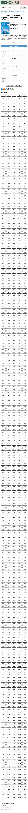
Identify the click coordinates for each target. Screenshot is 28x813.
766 (3, 532)
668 (14, 475)
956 (3, 640)
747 (9, 520)
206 (3, 212)
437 (9, 343)
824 (19, 563)
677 (9, 480)
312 (9, 272)
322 (9, 278)
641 (3, 460)
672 (9, 478)
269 (19, 246)
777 (9, 538)
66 (3, 132)
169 (19, 189)
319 (19, 275)
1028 (14, 680)
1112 (8, 729)
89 (19, 144)
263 (14, 243)
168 (14, 189)
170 (25, 189)
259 (19, 241)
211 (3, 215)
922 (9, 620)
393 (14, 318)
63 (14, 129)
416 (3, 332)
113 (14, 158)
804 (19, 552)
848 (14, 577)
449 (19, 349)
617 (9, 446)
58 (14, 126)
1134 (19, 740)
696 (3, 492)
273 (14, 249)
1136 (3, 743)
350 (25, 292)
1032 (8, 683)
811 (3, 558)
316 (3, 275)
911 (3, 615)
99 (19, 149)
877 (9, 595)
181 (3, 198)
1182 (8, 769)
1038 (14, 686)
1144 (19, 746)
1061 (3, 700)
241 (3, 232)
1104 (19, 723)
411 (3, 329)
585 (25, 426)
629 (19, 452)
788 (14, 543)
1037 (8, 686)
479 (19, 366)
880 (25, 595)
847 (9, 577)
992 (9, 660)
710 (25, 498)
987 (9, 657)
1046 (3, 692)
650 (25, 463)
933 (14, 626)
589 (19, 429)
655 (25, 466)
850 (25, 577)
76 (3, 138)
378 (14, 309)
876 (3, 595)
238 (14, 229)
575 (25, 420)
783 (14, 540)
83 (14, 141)
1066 (3, 703)
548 (14, 406)
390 (25, 315)
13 (14, 101)
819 (19, 560)
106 (3, 155)
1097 (8, 720)
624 (19, 449)
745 (25, 518)
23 (14, 106)
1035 (24, 683)
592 (9, 432)
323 (14, 278)
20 (24, 104)
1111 (3, 729)
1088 (14, 715)
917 (9, 617)
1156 (3, 755)
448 (14, 349)
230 (25, 223)
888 (14, 600)
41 (3, 118)
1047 (8, 692)
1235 (24, 797)
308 (14, 269)
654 (19, 466)
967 (9, 646)
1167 (8, 760)
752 (9, 523)
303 (14, 266)
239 (19, 229)
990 (25, 657)
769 (19, 532)
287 (9, 258)
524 (19, 392)
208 (14, 212)
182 (9, 198)
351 (3, 295)
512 (9, 386)
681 (3, 483)
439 (19, 343)
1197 (8, 777)
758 (14, 526)
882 (9, 597)
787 (9, 543)
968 (14, 646)
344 (19, 289)
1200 (24, 777)
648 (14, 463)
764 (19, 529)
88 (14, 144)
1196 (3, 777)
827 (9, 566)
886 (3, 600)
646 (3, 463)
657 (9, 469)
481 (3, 369)
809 (19, 555)
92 (8, 146)
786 (3, 543)
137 (9, 172)
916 (3, 617)
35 (24, 112)
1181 (3, 769)
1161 (3, 757)
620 (25, 446)
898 (14, 606)
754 (19, 523)
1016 (3, 675)
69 (19, 132)
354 (19, 295)
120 (25, 161)
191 (3, 203)
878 (14, 595)
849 (19, 577)
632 (9, 455)
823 (14, 563)
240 (25, 229)
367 (9, 303)
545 (25, 403)
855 (25, 580)
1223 (14, 792)
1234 (19, 797)
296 (3, 263)
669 (19, 475)
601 (3, 438)
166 (3, 189)
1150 (24, 749)
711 (3, 500)
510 (25, 383)
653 (14, 466)
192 (9, 203)
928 (14, 623)
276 (3, 252)
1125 (24, 735)
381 (3, 312)
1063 (14, 700)
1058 (14, 697)
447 (9, 349)
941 (3, 632)
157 (9, 183)
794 (19, 546)
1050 (24, 692)
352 (9, 295)
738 (14, 515)
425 (25, 335)
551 (3, 409)
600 (25, 435)
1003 (14, 666)
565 (25, 415)
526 (3, 395)
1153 (14, 752)
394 (19, 318)
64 (19, 129)
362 (9, 301)
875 (25, 592)
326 (3, 281)
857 (9, 583)
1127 (8, 737)
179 (19, 195)
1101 (3, 723)
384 (19, 312)
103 (14, 152)
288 (14, 258)
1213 (14, 786)
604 (19, 438)
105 (25, 152)
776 (3, 538)
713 (14, 500)
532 (9, 398)
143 (14, 175)
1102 (8, 723)
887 (9, 600)
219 (19, 218)
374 (19, 306)
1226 (3, 794)
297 (9, 263)
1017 (8, 675)
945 (25, 632)
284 (19, 255)
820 (25, 560)
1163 (14, 757)
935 (25, 626)
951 (3, 637)
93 (14, 146)
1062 (8, 700)
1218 (14, 789)
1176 (3, 766)
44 (19, 118)
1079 (19, 709)
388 (14, 315)
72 (8, 135)
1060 (24, 697)
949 (19, 635)
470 (25, 361)
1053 (14, 695)
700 (25, 492)
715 (25, 500)
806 (3, 555)
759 (19, 526)
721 (3, 506)
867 (9, 589)
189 (19, 201)
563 (14, 415)
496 (3, 378)
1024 (19, 677)
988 (14, 657)
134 (19, 169)
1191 (3, 774)
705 (25, 495)
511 (3, 386)
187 (9, 201)
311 (3, 272)
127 (9, 166)
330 (25, 281)
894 (19, 603)
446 (3, 349)
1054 (19, 695)
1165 (24, 757)
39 (19, 115)
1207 (8, 783)
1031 (3, 683)
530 (25, 395)
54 (19, 124)
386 (3, 315)
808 (14, 555)
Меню (4, 7)
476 (3, 366)
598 (14, 435)
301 (3, 266)
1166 (3, 760)
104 (19, 152)
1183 (14, 769)
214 (19, 215)
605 (25, 438)
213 (14, 215)
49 (19, 121)
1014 (19, 672)
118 (14, 161)
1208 (14, 783)
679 (19, 480)
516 (3, 389)
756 (3, 526)
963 (14, 643)
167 (9, 189)
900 (25, 606)
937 (9, 629)
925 (25, 620)
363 (14, 301)
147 (9, 178)
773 (14, 535)
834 (19, 569)
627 (9, 452)
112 (9, 158)
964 (19, 643)
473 (14, 363)
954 (19, 637)
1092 (8, 717)
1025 (24, 677)
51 (3, 124)
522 (9, 392)
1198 (14, 777)
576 (3, 423)
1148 (14, 749)
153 (14, 181)
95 (24, 146)
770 (25, 532)
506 (3, 383)
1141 (3, 746)
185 (25, 198)
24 (19, 106)
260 (25, 241)
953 (14, 637)
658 (14, 469)
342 (9, 289)
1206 (3, 783)
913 (14, 615)
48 (14, 121)
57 (8, 126)
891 (3, 603)
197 (9, 206)
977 (9, 652)
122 (9, 164)
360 (25, 298)
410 (25, 326)
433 (14, 341)
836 (3, 572)
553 (14, 409)
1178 (14, 766)
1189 (19, 772)
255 (25, 238)
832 (9, 569)
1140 (24, 743)
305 (25, 266)
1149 (19, 749)
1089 (19, 715)
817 (9, 560)
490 (25, 372)
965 (25, 643)
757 (9, 526)
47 (8, 121)
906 (3, 612)
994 (19, 660)
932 (9, 626)
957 (9, 640)
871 (3, 592)
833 (14, 569)
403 (14, 323)
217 (9, 218)
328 (14, 281)
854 (19, 580)
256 (3, 241)
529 (19, 395)
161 (3, 186)
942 (9, 632)
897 (9, 606)
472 (9, 363)
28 (14, 109)
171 (3, 192)
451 (3, 352)
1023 (14, 677)
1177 (8, 766)
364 (19, 301)
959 (19, 640)
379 (19, 309)
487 (9, 372)
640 (25, 458)
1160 (24, 755)
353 (14, 295)
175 (25, 192)
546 (3, 406)
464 (19, 358)
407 (9, 326)
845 (25, 575)
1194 (19, 774)
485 (25, 369)
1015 (24, 672)
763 (14, 529)
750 (25, 520)
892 (9, 603)
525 (25, 392)
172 (9, 192)
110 (25, 155)
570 (25, 418)
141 (3, 175)
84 (19, 141)
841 (3, 575)
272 (9, 249)
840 (25, 572)
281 (3, 255)
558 (14, 412)
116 (3, 161)
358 (14, 298)
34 (19, 112)
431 (3, 341)
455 (25, 352)
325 (25, 278)
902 (9, 609)
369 (19, 303)
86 (3, 144)
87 (8, 144)
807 (9, 555)
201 (3, 209)
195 (25, 203)
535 (25, 398)
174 (19, 192)
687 (9, 486)
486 (3, 372)
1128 (14, 737)
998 (14, 663)
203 (14, 209)
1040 (24, 686)
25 (24, 106)
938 (14, 629)
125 (25, 164)
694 (19, 489)
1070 (24, 703)
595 (25, 432)
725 (25, 506)
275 (25, 249)
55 (24, 124)
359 (19, 298)
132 (9, 169)
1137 (8, 743)
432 (9, 341)
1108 (14, 726)
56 (3, 126)
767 (9, 532)
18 (14, 104)
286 (3, 258)
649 (19, 463)
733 (14, 512)
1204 (19, 780)
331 (3, 283)
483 (14, 369)
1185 (24, 769)
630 (25, 452)
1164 (19, 757)
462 (9, 358)
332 (9, 283)
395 (25, 318)
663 (14, 472)
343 (14, 289)
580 (25, 423)
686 (3, 486)
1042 (8, 689)
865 (25, 586)
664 (19, 472)
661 (3, 472)
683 (14, 483)
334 (19, 283)
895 (25, 603)
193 (14, 203)
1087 (8, 715)
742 (9, 518)
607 (9, 440)
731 (3, 512)
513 (14, 386)
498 (14, 378)
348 (14, 292)
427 (9, 338)
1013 (14, 672)
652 (9, 466)
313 (14, 272)
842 (9, 575)
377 (9, 309)
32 (8, 112)
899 (19, 606)
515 (25, 386)
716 (3, 503)
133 (14, 169)
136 (3, 172)
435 (25, 341)
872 (9, 592)
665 (25, 472)
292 (9, 261)
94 (19, 146)
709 (19, 498)
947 (9, 635)
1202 (8, 780)
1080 (24, 709)
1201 (3, 780)
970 (25, 646)
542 (9, 403)
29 (19, 109)
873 (14, 592)
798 (14, 549)
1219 (19, 789)
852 (9, 580)
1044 (19, 689)
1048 (14, 692)
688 (14, 486)
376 (3, 309)
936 (3, 629)
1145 (24, 746)
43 (14, 118)
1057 (8, 697)
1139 (19, 743)
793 (14, 546)
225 (25, 221)
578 (14, 423)
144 (19, 175)
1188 (14, 772)
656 (3, 469)
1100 (24, 720)
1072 (8, 706)
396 (3, 321)
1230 (24, 794)
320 (25, 275)
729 (19, 509)
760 (25, 526)
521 (3, 392)
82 (8, 141)
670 (25, 475)
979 (19, 652)
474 (19, 363)
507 (9, 383)
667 (9, 475)
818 (14, 560)
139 (19, 172)
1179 (19, 766)
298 (14, 263)
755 (25, 523)
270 (25, 246)
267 (9, 246)
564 (19, 415)
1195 (24, 774)
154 (19, 181)
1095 (24, 717)
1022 (8, 677)
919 (19, 617)
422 (9, 335)
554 (19, 409)
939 (19, 629)
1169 (19, 760)
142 (9, 175)
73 (14, 135)
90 (24, 144)
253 (14, 238)
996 (3, 663)
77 (8, 138)
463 (14, 358)
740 (25, 515)
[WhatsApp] (13, 89)
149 (19, 178)
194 (19, 203)
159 (19, 183)
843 (14, 575)
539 (19, 400)
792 (9, 546)
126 (3, 166)
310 (25, 269)
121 (3, 164)
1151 (3, 752)
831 (3, 569)
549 (19, 406)
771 (3, 535)
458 (14, 355)
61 (3, 129)
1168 (14, 760)
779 (19, 538)
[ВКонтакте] (2, 89)
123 (14, 164)
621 (3, 449)
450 (25, 349)
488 (14, 372)
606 (3, 440)
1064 (19, 700)
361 (3, 301)
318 (14, 275)
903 (14, 609)
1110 (24, 726)
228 (14, 223)
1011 (3, 672)
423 (14, 335)
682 (9, 483)
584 (19, 426)
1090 (24, 715)
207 (9, 212)
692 (9, 489)
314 (19, 272)
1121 (3, 735)
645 (25, 460)
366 (3, 303)
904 (19, 609)
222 (9, 221)
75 (24, 135)
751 (3, 523)
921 (3, 620)
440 (25, 343)
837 (9, 572)
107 (9, 155)
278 (14, 252)
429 (19, 338)
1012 (8, 672)
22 (8, 106)
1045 (24, 689)
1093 (14, 717)
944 (19, 632)
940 (25, 629)
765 (25, 529)
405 (25, 323)
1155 (24, 752)
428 (14, 338)
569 (19, 418)
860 (25, 583)
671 (3, 478)
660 (25, 469)
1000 (24, 663)
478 (14, 366)
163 (14, 186)
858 (14, 583)
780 (25, 538)
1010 (24, 669)
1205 (24, 780)
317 (9, 275)
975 (25, 649)
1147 (8, 749)
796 (3, 549)
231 (3, 226)
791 (3, 546)
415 (25, 329)
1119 (19, 732)
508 (14, 383)
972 (9, 649)
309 (19, 269)
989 (19, 657)
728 (14, 509)
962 (9, 643)
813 (14, 558)
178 (14, 195)
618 (14, 446)
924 (19, 620)
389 (19, 315)
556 (3, 412)
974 (19, 649)
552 (9, 409)
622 (9, 449)
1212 (8, 786)
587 (9, 429)
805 (25, 552)
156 (3, 183)
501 (3, 380)
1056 (3, 697)
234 (19, 226)
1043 (14, 689)
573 (14, 420)
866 (3, 589)
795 (25, 546)
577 (9, 423)
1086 (3, 715)
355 (25, 295)
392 (9, 318)
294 (19, 261)
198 (14, 206)
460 (25, 355)
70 (24, 132)
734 (19, 512)
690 (25, 486)
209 (19, 212)
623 (14, 449)
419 (19, 332)
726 (3, 509)
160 (25, 183)
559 (19, 412)
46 (3, 121)
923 (14, 620)
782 (9, 540)
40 (24, 115)
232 (9, 226)
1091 (3, 717)
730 (25, 509)
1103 (14, 723)
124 (19, 164)
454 (19, 352)
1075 (24, 706)
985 (25, 655)
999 (19, 663)
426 (3, 338)
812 (9, 558)
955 (25, 637)
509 (19, 383)
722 (9, 506)
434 (19, 341)
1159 (19, 755)
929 (19, 623)
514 (19, 386)
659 (19, 469)
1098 (14, 720)
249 (19, 235)
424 (19, 335)
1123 (14, 735)
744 (19, 518)
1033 (14, 683)
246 (3, 235)
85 (24, 141)
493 (14, 375)
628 (14, 452)
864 (19, 586)
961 (3, 643)
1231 (3, 797)
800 (25, 549)
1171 (3, 763)
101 (3, 152)
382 (9, 312)
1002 (8, 666)
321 (3, 278)
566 (3, 418)
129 (19, 166)
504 (19, 380)
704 (19, 495)
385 (25, 312)
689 (19, 486)
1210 (24, 783)
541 (3, 403)
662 (9, 472)
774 (19, 535)
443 (14, 346)
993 (14, 660)
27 (8, 109)
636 (3, 458)
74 (19, 135)
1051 (3, 695)
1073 (14, 706)
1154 (19, 752)
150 (25, 178)
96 (3, 149)
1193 (14, 774)
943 (14, 632)
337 (9, 286)
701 (3, 495)
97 (8, 149)
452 (9, 352)
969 (19, 646)
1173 (14, 763)
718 (14, 503)
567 (9, 418)
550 (25, 406)
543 (14, 403)
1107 (8, 726)
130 (25, 166)
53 (14, 124)
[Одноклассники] (4, 89)
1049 (19, 692)
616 (3, 446)
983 (14, 655)
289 (19, 258)
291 (3, 261)
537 (9, 400)
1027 (8, 680)
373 (14, 306)
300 (25, 263)
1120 (24, 732)
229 (19, 223)
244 (19, 232)
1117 (8, 732)
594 (19, 432)
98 (14, 149)
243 (14, 232)
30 (24, 109)
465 (25, 358)
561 (3, 415)
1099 (19, 720)
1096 (3, 720)
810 (25, 555)
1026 (3, 680)
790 (25, 543)
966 (3, 646)
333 (14, 283)
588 (14, 429)
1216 (3, 789)
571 (3, 420)
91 (3, 146)
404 (19, 323)
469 (19, 361)
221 (3, 221)
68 (14, 132)
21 (3, 106)
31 (3, 112)
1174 (19, 763)
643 (14, 460)
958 (14, 640)
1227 (8, 794)
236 (3, 229)
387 (9, 315)
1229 (19, 794)
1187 (8, 772)
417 (9, 332)
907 (9, 612)
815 (25, 558)
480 (25, 366)
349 (19, 292)
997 (9, 663)
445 (25, 346)
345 (25, 289)
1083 (14, 712)
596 (3, 435)
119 (19, 161)
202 (9, 209)
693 (14, 489)
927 (9, 623)
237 (9, 229)
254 (19, 238)
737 (9, 515)
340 (25, 286)
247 (9, 235)
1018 (14, 675)
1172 (8, 763)
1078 (14, 709)
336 (3, 286)
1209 (19, 783)
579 (19, 423)
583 (14, 426)
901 (3, 609)
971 (3, 649)
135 (25, 169)
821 (3, 563)
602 (9, 438)
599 (19, 435)
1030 (24, 680)
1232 (8, 797)
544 (19, 403)
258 (14, 241)
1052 (8, 695)
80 (24, 138)
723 (14, 506)
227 (9, 223)
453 (14, 352)
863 (14, 586)
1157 (8, 755)
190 (25, 201)
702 (9, 495)
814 (19, 558)
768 (14, 532)
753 (14, 523)
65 (24, 129)
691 (3, 489)
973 (14, 649)
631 (3, 455)
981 (3, 655)
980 (25, 652)
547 (9, 406)
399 (19, 321)
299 (19, 263)
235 (25, 226)
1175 (24, 763)
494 (19, 375)
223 (14, 221)
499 (19, 378)
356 (3, 298)
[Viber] (11, 89)
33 (14, 112)
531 (3, 398)
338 (14, 286)
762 (9, 529)
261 (3, 243)
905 (25, 609)
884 (19, 597)
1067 (8, 703)
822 (9, 563)
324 (19, 278)
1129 (19, 737)
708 (14, 498)
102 (9, 152)
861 (3, 586)
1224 (19, 792)
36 (3, 115)
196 (3, 206)
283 (14, 255)
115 (25, 158)
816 (3, 560)
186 (3, 201)
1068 (14, 703)
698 (14, 492)
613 (14, 443)
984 (19, 655)
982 (9, 655)
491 (3, 375)
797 (9, 549)
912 (9, 615)
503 (14, 380)
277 (9, 252)
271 (3, 249)
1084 (19, 712)
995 (25, 660)
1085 (24, 712)
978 (14, 652)
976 (3, 652)
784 (19, 540)
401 (3, 323)
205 (25, 209)
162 (9, 186)
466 (3, 361)
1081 (3, 712)
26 (3, 109)
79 (19, 138)
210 (25, 212)
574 (19, 420)
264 (19, 243)
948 (14, 635)
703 (14, 495)
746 (3, 520)
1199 (19, 777)
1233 (14, 797)
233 (14, 226)
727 (9, 509)
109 (19, 155)
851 (3, 580)
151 (3, 181)
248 (14, 235)
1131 (3, 740)
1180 (24, 766)
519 (19, 389)
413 (14, 329)
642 (9, 460)
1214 (19, 786)
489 (19, 372)
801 (3, 552)
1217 (8, 789)
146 (3, 178)
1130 (24, 737)
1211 (3, 786)
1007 (8, 669)
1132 (8, 740)
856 (3, 583)
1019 (19, 675)
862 (9, 586)
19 (19, 104)
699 (19, 492)
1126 (3, 737)
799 (19, 549)
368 (14, 303)
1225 (24, 792)
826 (3, 566)
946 (3, 635)
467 (9, 361)
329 (19, 281)
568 (14, 418)
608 (14, 440)
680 (25, 480)
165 (25, 186)
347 (9, 292)
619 (19, 446)
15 (24, 101)
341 (3, 289)
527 (9, 395)
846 (3, 577)
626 (3, 452)
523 (14, 392)
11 (3, 101)
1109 (19, 726)
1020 (24, 675)
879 (19, 595)
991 (3, 660)
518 (14, 389)
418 (14, 332)
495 (25, 375)
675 (25, 478)
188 (14, 201)
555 (25, 409)
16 (3, 104)
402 (9, 323)
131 (3, 169)
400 (25, 321)
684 (19, 483)
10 (24, 98)
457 (9, 355)
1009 (19, 669)
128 (14, 166)
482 (9, 369)
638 (14, 458)
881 (3, 597)
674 (19, 478)
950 (25, 635)
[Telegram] (6, 89)
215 (25, 215)
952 (9, 637)
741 (3, 518)
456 (3, 355)
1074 (19, 706)
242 (9, 232)
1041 (3, 689)
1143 (14, 746)
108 (14, 155)
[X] (8, 89)
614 (19, 443)
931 (3, 626)
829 (19, 566)
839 (19, 572)
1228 (14, 794)
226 (3, 223)
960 (25, 640)
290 (25, 258)
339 (19, 286)
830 (25, 566)
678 (14, 480)
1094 (19, 717)
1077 (8, 709)
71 (3, 135)
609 (19, 440)
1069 (19, 703)
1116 (3, 732)
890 (25, 600)
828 (14, 566)
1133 (14, 740)
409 (19, 326)
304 (19, 266)
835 (25, 569)
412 (9, 329)
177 (9, 195)
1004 (19, 666)
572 (9, 420)
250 (25, 235)
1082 (8, 712)
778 (14, 538)
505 (25, 380)
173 (14, 192)
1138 (14, 743)
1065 (24, 700)
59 (19, 126)
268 (14, 246)
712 (9, 500)
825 (25, 563)
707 (9, 498)
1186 (3, 772)
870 (25, 589)
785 (25, 540)
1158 (14, 755)
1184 (19, 769)
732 (9, 512)
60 (24, 126)
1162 (8, 757)
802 (9, 552)
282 (9, 255)
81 (3, 141)
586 (3, 429)
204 (19, 209)
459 (19, 355)
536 (3, 400)
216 (3, 218)
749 (19, 520)
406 (3, 326)
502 (9, 380)
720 (25, 503)
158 (14, 183)
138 (14, 172)
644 (19, 460)
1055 (24, 695)
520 (25, 389)
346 (3, 292)
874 (19, 592)
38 (14, 115)
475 (25, 363)
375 (25, 306)
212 (9, 215)
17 (8, 104)
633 (14, 455)
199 (19, 206)
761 (3, 529)
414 (19, 329)
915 (25, 615)
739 (19, 515)
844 (19, 575)
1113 (14, 729)
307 (9, 269)
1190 (24, 772)
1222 (8, 792)
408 (14, 326)
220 (25, 218)
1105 (24, 723)
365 (25, 301)
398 (14, 321)
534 (19, 398)
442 (9, 346)
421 (3, 335)
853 (14, 580)
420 (25, 332)
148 (14, 178)
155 (25, 181)
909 (19, 612)
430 (25, 338)
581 (3, 426)
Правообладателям (7, 803)
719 (19, 503)
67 (8, 132)
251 (3, 238)
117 (9, 161)
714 (19, 500)
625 (25, 449)
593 (14, 432)
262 (9, 243)
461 (3, 358)
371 (3, 306)
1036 (3, 686)
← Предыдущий (10, 42)
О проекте (4, 805)
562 (9, 415)
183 (14, 198)
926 (3, 623)
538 (14, 400)
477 (9, 366)
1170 (24, 760)
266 (3, 246)
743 (14, 518)
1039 (19, 686)
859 (19, 583)
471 (3, 363)
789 (19, 543)
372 (9, 306)
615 (25, 443)
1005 (24, 666)
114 (19, 158)
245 (25, 232)
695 (25, 489)
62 (8, 129)
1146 (3, 749)
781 (3, 540)
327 (9, 281)
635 (25, 455)
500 (25, 378)
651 (3, 466)
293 (14, 261)
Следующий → (18, 42)
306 (3, 269)
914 (19, 615)
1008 (14, 669)
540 (25, 400)
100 (25, 149)
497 (9, 378)
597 (9, 435)
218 (14, 218)
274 (19, 249)
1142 (8, 746)
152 (9, 181)
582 (9, 426)
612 (9, 443)
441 (3, 346)
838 (14, 572)
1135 (24, 740)
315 (25, 272)
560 (25, 412)
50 (24, 121)
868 (14, 589)
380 (25, 309)
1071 (3, 706)
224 (19, 221)
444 (19, 346)
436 (3, 343)
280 (25, 252)
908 (14, 612)
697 (9, 492)
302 (9, 266)
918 (14, 617)
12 (8, 101)
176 (3, 195)
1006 (3, 669)
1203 (14, 780)
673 (14, 478)
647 (9, 463)
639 (19, 458)
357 (9, 298)
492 (9, 375)
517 (9, 389)
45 (24, 118)
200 (25, 206)
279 (19, 252)
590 (25, 429)
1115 (24, 729)
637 (9, 458)
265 (25, 243)
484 (19, 369)
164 (19, 186)
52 (8, 124)
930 (25, 623)
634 (19, 455)
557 (9, 412)
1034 (19, 683)
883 (14, 597)
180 (25, 195)
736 (3, 515)
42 (8, 118)
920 (25, 617)
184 (19, 198)
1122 (8, 735)
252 (9, 238)
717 (9, 503)
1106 (3, 726)
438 (14, 343)
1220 (24, 789)
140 (25, 172)
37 (8, 115)
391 (3, 318)
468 (14, 361)
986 (3, 657)
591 (3, 432)
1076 (3, 709)
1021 (3, 677)
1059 (19, 697)
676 (3, 480)
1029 (19, 680)
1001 (3, 666)
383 (14, 312)
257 (9, 241)
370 (25, 303)
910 (25, 612)
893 (14, 603)
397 (9, 321)
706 (3, 498)
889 (19, 600)
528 (14, 395)
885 (25, 597)
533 (14, 398)
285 (25, 255)
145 (25, 175)
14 (19, 101)
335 (25, 283)
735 (25, 512)
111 (3, 158)
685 (25, 483)
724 (19, 506)
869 (19, 589)
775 (25, 535)
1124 (19, 735)
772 (9, 535)
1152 (8, 752)
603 (14, 438)
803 (14, 552)
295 (25, 261)
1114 (19, 729)
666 (3, 475)
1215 (24, 786)
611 (3, 443)
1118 (14, 732)
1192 (8, 774)
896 (3, 606)
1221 (3, 792)
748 (14, 520)
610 (25, 440)
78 (14, 138)
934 (19, 626)
